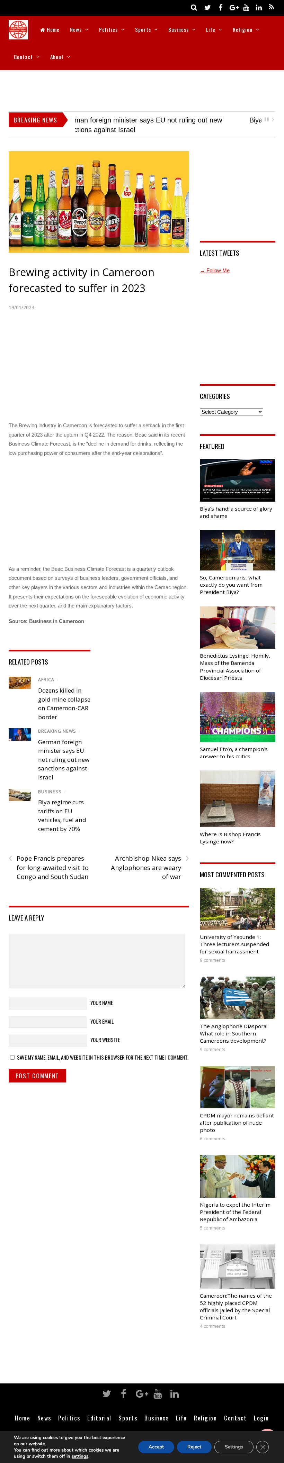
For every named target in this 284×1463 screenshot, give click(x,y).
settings (80, 1456)
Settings (234, 1447)
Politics (108, 29)
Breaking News (57, 722)
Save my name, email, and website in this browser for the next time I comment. (102, 1048)
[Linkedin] (259, 7)
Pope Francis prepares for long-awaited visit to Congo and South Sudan (49, 857)
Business (178, 29)
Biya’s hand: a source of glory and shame (138, 120)
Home (52, 29)
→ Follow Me (215, 261)
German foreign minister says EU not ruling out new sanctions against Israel (63, 750)
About (57, 57)
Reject (194, 1447)
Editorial (99, 1408)
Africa (46, 671)
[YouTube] (246, 7)
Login (261, 1408)
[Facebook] (220, 7)
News (76, 29)
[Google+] (233, 7)
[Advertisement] (142, 89)
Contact (23, 57)
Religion (242, 29)
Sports (143, 29)
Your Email (102, 1012)
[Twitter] (207, 7)
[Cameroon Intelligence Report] (18, 35)
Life (210, 29)
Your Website (105, 1030)
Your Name (101, 993)
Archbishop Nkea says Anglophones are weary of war (150, 857)
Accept (156, 1447)
